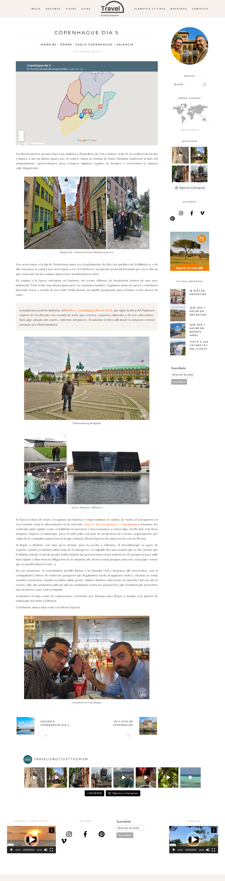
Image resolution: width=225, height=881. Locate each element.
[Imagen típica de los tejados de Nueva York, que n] (199, 173)
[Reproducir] (11, 850)
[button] (31, 840)
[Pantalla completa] (51, 850)
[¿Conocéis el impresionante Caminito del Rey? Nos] (180, 155)
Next (162, 725)
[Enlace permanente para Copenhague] (148, 726)
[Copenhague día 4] (46, 736)
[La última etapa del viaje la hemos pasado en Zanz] (190, 777)
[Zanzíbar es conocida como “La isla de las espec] (168, 777)
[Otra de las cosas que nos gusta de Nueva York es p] (180, 173)
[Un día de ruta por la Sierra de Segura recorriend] (123, 777)
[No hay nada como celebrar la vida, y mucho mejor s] (199, 155)
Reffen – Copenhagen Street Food (89, 310)
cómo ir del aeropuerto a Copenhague (110, 524)
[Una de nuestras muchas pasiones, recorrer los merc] (146, 777)
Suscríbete (178, 368)
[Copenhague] (128, 736)
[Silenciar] (45, 850)
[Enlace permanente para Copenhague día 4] (25, 726)
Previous (11, 725)
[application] (31, 839)
